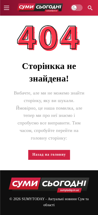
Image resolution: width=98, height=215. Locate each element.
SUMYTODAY (33, 199)
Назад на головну (49, 154)
